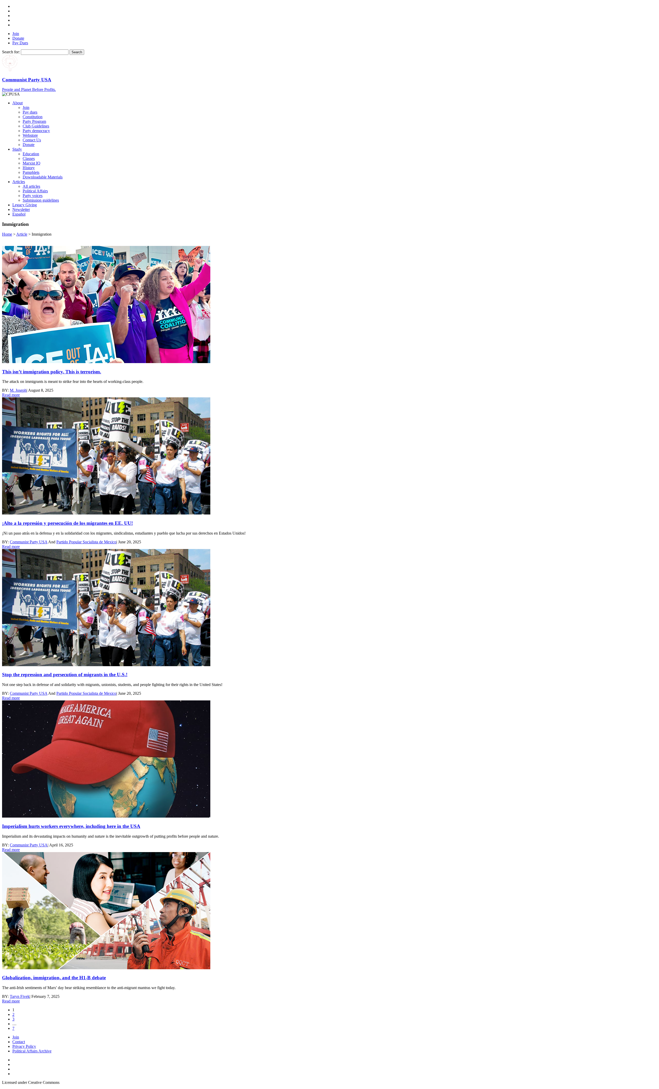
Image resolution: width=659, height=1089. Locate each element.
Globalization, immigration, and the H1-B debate (54, 977)
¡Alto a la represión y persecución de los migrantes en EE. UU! (67, 523)
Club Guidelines (36, 126)
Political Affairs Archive (31, 1051)
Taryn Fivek (20, 996)
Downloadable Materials (43, 177)
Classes (29, 158)
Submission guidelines (41, 200)
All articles (31, 186)
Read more (11, 395)
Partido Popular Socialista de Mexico (86, 542)
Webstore (30, 135)
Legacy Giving (24, 205)
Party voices (32, 195)
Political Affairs (35, 191)
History (29, 168)
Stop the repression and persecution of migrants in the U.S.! (64, 674)
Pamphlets (31, 172)
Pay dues (30, 112)
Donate (18, 38)
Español (18, 214)
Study (17, 149)
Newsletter (21, 209)
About (17, 103)
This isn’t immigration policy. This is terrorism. (51, 371)
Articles (18, 181)
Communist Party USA (28, 542)
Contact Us (32, 140)
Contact (18, 1042)
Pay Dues (20, 43)
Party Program (34, 121)
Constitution (32, 117)
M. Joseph (18, 390)
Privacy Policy (24, 1046)
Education (31, 154)
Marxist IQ (31, 163)
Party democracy (36, 130)
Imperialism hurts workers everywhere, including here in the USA (71, 826)
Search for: (11, 52)
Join (15, 33)
